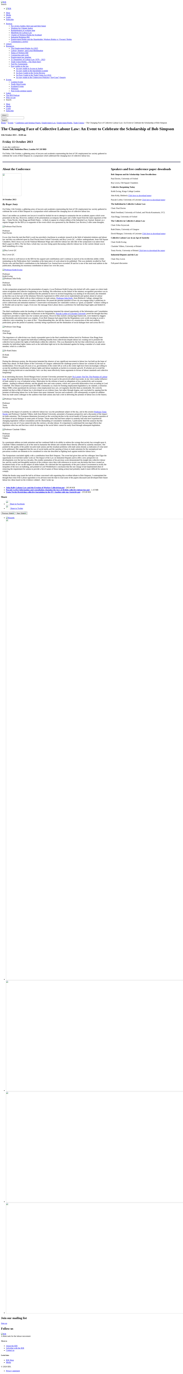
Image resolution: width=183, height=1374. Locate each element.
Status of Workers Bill (19, 53)
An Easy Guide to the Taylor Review (30, 73)
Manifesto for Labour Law (21, 33)
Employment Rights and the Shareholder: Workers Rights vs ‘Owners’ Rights (41, 39)
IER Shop (10, 1360)
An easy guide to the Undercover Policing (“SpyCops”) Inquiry (41, 77)
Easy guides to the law (20, 66)
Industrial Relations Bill (20, 37)
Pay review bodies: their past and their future (28, 26)
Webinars (14, 89)
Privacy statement (13, 1371)
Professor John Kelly (64, 298)
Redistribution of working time (23, 30)
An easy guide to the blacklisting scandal (32, 71)
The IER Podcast (12, 95)
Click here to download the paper (152, 250)
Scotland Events (17, 86)
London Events (17, 82)
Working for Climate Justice (22, 28)
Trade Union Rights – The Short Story (26, 62)
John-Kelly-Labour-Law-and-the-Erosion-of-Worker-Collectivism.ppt (35, 488)
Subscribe (10, 19)
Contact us (10, 1350)
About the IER (12, 1346)
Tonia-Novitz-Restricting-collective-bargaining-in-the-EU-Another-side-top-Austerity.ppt (43, 492)
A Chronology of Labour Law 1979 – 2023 (28, 59)
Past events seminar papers (21, 91)
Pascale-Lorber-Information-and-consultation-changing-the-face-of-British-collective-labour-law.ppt (48, 490)
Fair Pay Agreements (19, 64)
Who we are (11, 97)
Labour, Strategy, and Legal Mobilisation (27, 50)
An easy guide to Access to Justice (29, 68)
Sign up (4, 1323)
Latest (8, 93)
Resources (10, 46)
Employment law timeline (21, 57)
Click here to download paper (140, 195)
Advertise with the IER (15, 1348)
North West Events (18, 84)
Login (8, 17)
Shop (8, 13)
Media (8, 15)
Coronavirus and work (20, 55)
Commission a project (19, 42)
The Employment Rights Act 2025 (24, 48)
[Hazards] (10, 518)
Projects (9, 24)
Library (9, 44)
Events (8, 80)
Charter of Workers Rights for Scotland (26, 35)
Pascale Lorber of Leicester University (71, 313)
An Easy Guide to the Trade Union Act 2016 (33, 75)
